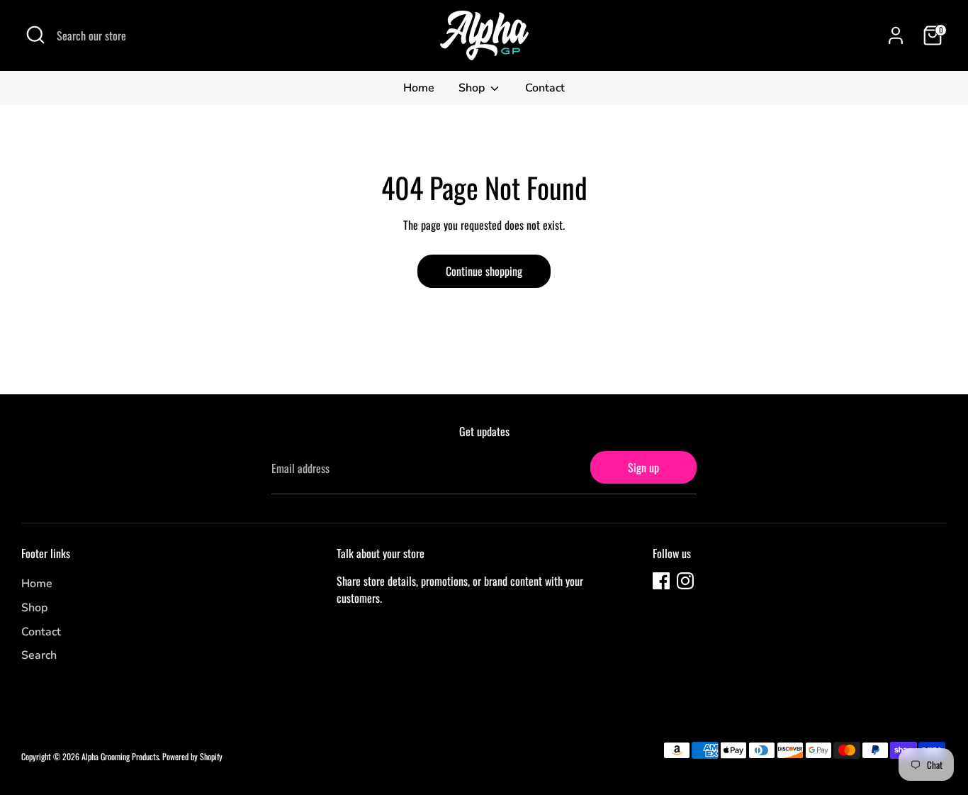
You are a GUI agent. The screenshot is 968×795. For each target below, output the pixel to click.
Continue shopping (484, 270)
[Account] (896, 35)
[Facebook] (661, 580)
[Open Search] (35, 35)
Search (39, 655)
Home (418, 88)
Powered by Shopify (192, 756)
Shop (473, 88)
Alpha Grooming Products (120, 756)
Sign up (643, 467)
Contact (545, 88)
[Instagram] (685, 580)
